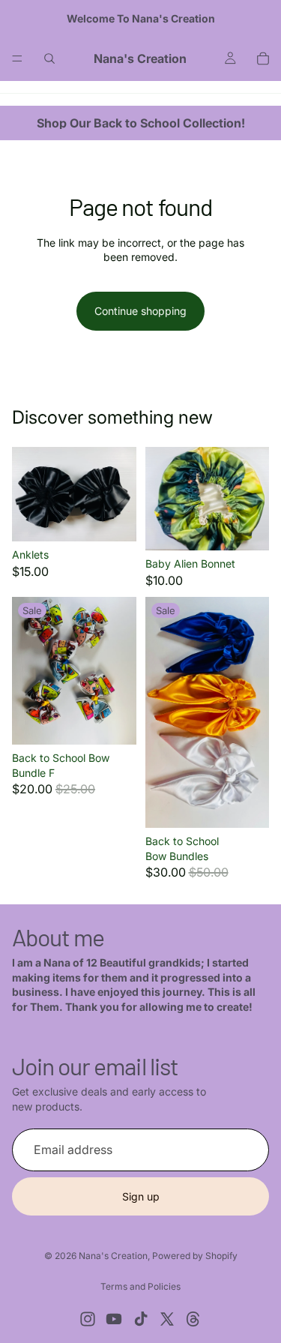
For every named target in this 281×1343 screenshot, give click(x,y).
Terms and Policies (140, 1286)
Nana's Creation (113, 1255)
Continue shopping (140, 310)
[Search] (49, 58)
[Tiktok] (141, 1319)
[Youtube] (114, 1319)
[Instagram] (88, 1319)
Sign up (141, 1196)
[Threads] (193, 1319)
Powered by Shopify (195, 1255)
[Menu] (17, 58)
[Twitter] (167, 1319)
